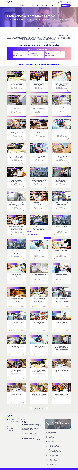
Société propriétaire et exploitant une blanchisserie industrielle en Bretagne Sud (39, 228)
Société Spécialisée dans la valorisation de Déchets (16, 347)
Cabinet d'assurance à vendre (50, 454)
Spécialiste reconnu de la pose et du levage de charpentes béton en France (39, 396)
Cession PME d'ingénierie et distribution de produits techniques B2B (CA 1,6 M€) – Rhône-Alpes (16, 181)
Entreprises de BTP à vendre (50, 433)
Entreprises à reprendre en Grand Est (28, 430)
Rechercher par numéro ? (49, 55)
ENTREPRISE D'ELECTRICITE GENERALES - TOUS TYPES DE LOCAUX (16, 132)
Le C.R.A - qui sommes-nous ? (12, 421)
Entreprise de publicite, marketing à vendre (52, 446)
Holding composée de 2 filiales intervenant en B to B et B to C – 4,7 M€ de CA (16, 204)
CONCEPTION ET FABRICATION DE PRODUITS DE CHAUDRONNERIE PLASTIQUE (61, 348)
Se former (54, 5)
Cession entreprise (33, 5)
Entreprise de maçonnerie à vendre (51, 460)
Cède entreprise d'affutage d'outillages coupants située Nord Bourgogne (39, 180)
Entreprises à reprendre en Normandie (28, 434)
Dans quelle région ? (17, 52)
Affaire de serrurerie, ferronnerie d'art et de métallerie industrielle (16, 372)
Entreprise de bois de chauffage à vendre (52, 455)
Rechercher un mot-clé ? (33, 55)
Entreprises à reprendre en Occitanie (27, 437)
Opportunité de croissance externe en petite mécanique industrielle (16, 252)
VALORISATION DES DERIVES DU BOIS (39, 131)
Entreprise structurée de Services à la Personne (61, 275)
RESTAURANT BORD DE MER (61, 250)
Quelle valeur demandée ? (18, 55)
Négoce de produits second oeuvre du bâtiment (61, 395)
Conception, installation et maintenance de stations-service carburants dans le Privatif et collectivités (61, 181)
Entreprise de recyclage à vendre (50, 457)
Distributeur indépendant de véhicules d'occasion (61, 203)
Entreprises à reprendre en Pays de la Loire (28, 438)
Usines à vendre (47, 429)
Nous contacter (10, 428)
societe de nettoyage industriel (61, 107)
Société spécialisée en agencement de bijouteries (39, 107)
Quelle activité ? (32, 52)
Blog (8, 426)
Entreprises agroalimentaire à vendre (51, 452)
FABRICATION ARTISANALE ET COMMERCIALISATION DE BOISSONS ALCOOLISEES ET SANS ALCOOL (39, 157)
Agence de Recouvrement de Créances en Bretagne (39, 275)
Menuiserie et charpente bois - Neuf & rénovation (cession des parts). (61, 156)
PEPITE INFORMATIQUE (61, 131)
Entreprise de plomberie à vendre (51, 445)
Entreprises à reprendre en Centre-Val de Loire (29, 428)
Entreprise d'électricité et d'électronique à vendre (54, 440)
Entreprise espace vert (49, 456)
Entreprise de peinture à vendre (50, 443)
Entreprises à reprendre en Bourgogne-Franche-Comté (31, 425)
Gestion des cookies (39, 469)
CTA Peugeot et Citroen (16, 322)
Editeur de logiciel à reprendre (50, 449)
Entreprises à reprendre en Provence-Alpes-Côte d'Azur (31, 439)
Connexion (9, 431)
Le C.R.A (9, 5)
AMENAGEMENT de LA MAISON (39, 203)
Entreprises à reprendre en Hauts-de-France (29, 433)
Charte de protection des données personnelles (27, 469)
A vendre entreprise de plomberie (16, 107)
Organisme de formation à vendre (51, 464)
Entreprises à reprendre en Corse (27, 429)
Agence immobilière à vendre (50, 438)
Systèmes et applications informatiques (39, 347)
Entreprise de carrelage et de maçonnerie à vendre (54, 450)
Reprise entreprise (20, 5)
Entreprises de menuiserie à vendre (51, 432)
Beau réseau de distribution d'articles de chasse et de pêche (39, 84)
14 (42, 408)
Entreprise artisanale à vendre (50, 461)
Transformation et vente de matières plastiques (39, 323)
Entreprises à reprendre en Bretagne (27, 426)
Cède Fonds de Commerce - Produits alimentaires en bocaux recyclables (16, 84)
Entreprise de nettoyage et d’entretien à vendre (53, 451)
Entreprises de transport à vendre (51, 431)
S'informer (44, 5)
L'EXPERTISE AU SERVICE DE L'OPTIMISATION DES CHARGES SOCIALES (61, 84)
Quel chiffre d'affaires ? (49, 52)
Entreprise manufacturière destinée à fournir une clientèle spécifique (16, 300)
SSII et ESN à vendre (48, 436)
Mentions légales (10, 430)
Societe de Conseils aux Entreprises (16, 275)
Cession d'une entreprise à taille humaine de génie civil (61, 323)
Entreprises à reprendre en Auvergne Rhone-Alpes (30, 424)
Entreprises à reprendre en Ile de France (28, 432)
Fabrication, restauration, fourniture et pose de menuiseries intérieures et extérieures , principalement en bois (39, 301)
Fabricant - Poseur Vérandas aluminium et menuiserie (61, 371)
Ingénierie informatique (39, 250)
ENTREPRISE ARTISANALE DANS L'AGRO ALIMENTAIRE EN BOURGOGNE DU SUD (39, 372)
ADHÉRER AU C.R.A (66, 5)
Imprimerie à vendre (48, 442)
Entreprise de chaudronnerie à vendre (51, 463)
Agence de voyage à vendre (50, 437)
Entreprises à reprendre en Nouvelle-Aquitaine (29, 435)
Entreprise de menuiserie (16, 394)
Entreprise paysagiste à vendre (50, 459)
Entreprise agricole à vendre (50, 447)
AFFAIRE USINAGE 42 (61, 226)
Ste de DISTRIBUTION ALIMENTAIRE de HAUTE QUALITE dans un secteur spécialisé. (16, 157)
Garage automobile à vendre (50, 441)
